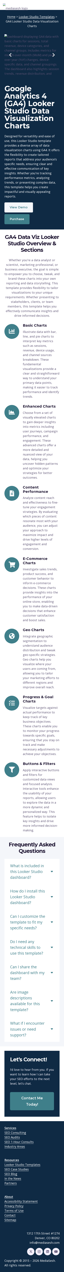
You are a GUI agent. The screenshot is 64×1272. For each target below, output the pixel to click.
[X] (30, 1251)
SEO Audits (12, 1137)
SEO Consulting (15, 1133)
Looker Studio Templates (22, 1165)
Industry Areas (14, 1146)
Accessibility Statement (21, 1201)
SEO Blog (10, 1174)
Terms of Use (14, 1211)
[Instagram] (39, 1251)
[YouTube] (56, 1251)
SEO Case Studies (16, 1169)
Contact (10, 1215)
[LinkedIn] (47, 1251)
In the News (12, 1178)
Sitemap (10, 1220)
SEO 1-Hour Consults (19, 1142)
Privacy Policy (13, 1206)
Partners (10, 1183)
